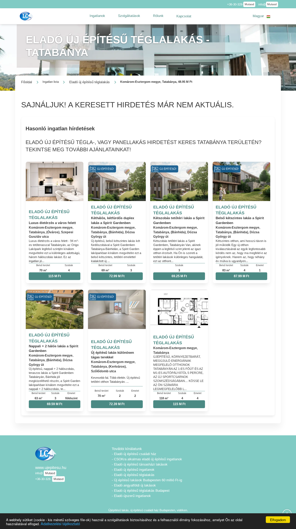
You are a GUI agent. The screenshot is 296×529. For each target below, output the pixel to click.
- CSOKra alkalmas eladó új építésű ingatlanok (147, 459)
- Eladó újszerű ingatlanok (131, 496)
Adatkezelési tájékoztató (60, 523)
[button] (97, 16)
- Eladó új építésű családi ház (134, 454)
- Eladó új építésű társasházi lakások (140, 464)
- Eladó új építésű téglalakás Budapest (141, 491)
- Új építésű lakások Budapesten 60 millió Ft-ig (147, 480)
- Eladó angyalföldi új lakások (134, 485)
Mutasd (249, 4)
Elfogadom (278, 519)
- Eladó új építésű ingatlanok (133, 470)
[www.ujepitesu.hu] (27, 16)
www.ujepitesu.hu (50, 467)
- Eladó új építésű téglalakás (133, 475)
